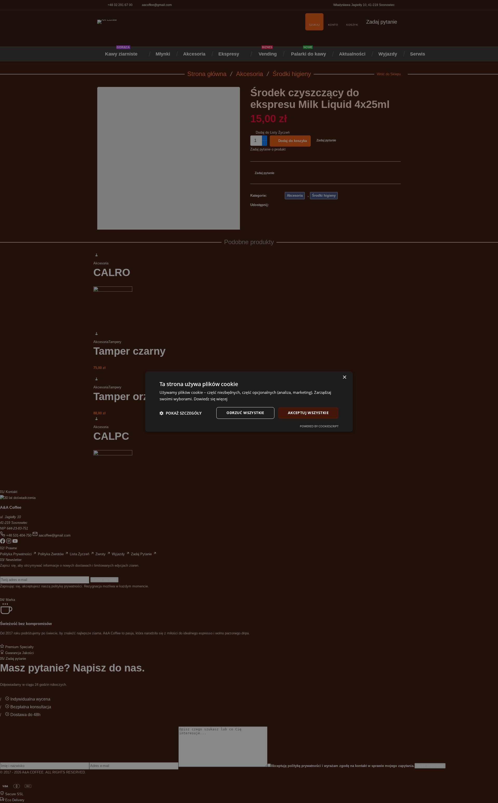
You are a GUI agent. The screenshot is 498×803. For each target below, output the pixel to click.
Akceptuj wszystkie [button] (308, 412)
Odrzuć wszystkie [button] (245, 412)
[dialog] (249, 401)
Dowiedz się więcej (210, 398)
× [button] (344, 377)
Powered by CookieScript (319, 426)
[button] (181, 413)
